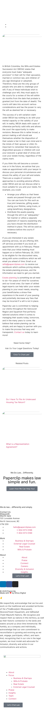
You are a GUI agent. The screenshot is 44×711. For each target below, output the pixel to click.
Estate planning (9, 277)
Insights (12, 693)
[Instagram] (15, 584)
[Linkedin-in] (3, 584)
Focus (11, 675)
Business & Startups (22, 678)
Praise (11, 690)
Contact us (19, 332)
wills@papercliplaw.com (13, 264)
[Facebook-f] (9, 584)
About (11, 672)
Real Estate (18, 684)
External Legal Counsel (24, 687)
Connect (12, 698)
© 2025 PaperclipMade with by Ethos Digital (13, 592)
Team (11, 696)
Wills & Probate (20, 681)
